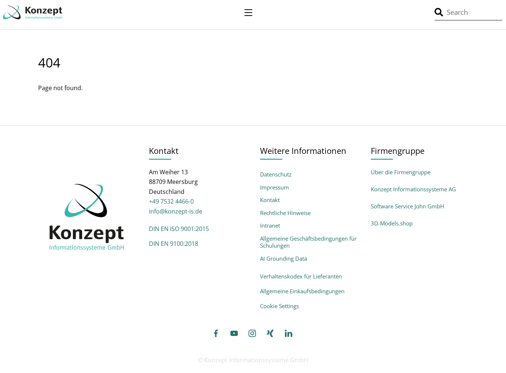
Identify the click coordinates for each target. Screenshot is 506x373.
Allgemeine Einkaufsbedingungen (302, 291)
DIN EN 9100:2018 (173, 244)
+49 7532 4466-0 (171, 201)
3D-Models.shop (392, 223)
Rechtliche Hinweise (285, 213)
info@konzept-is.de (175, 211)
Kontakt (270, 200)
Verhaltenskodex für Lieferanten (301, 276)
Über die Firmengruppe (400, 172)
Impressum (274, 187)
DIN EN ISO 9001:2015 (179, 229)
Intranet (270, 225)
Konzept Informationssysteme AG (413, 189)
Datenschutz (276, 174)
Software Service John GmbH (407, 206)
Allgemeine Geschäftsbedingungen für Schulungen (308, 242)
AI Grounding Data (283, 258)
